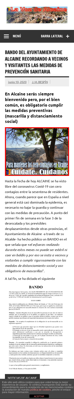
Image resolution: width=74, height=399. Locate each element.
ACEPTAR (39, 396)
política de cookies (40, 389)
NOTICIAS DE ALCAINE (22, 378)
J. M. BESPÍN (40, 82)
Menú (17, 36)
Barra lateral (52, 36)
